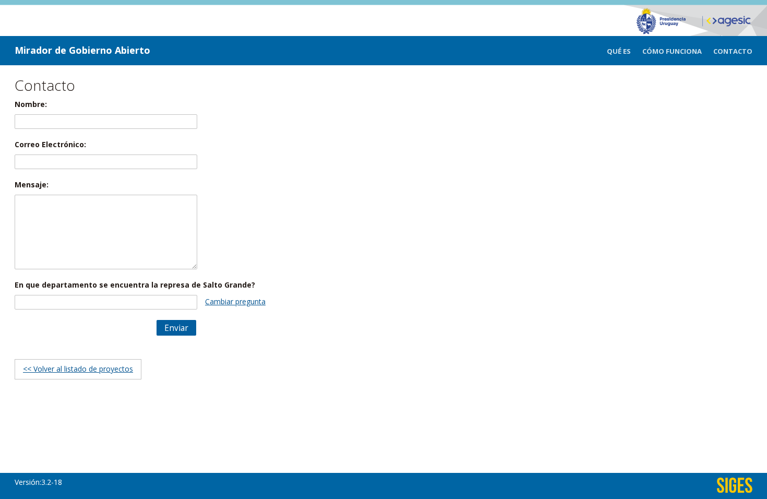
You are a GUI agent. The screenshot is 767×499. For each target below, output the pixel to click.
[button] (177, 328)
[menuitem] (624, 51)
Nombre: (31, 104)
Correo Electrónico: (50, 144)
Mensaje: (32, 184)
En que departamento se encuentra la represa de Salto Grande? (135, 285)
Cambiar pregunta (235, 301)
